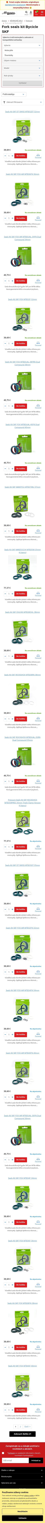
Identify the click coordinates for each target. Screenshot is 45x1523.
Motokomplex (6, 1477)
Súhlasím (11, 1453)
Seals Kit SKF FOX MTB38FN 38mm (23, 1303)
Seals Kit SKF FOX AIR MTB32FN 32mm (22, 928)
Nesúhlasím (23, 1511)
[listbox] (22, 53)
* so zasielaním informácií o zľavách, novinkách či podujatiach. (24, 1454)
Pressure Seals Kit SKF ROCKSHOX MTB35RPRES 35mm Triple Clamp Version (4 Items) (22, 803)
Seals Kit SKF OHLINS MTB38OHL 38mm (22, 612)
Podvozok (29, 21)
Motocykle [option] (9, 50)
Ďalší (26, 1426)
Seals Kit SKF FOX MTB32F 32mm (22, 299)
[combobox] (22, 45)
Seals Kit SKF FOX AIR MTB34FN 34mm (22, 990)
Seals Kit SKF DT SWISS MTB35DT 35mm (22, 865)
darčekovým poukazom (15, 5)
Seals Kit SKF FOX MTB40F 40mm (22, 1366)
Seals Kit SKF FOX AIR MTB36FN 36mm (22, 174)
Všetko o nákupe (7, 1470)
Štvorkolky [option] (9, 55)
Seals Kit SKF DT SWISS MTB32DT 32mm (22, 111)
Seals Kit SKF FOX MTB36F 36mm (22, 1240)
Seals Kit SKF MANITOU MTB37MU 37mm (22, 487)
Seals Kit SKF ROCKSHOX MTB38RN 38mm (22, 674)
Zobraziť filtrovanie (14, 102)
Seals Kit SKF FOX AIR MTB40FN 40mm (22, 1053)
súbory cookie (29, 1495)
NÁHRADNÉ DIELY (16, 21)
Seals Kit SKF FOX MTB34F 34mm (22, 1178)
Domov (4, 21)
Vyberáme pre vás (8, 1483)
